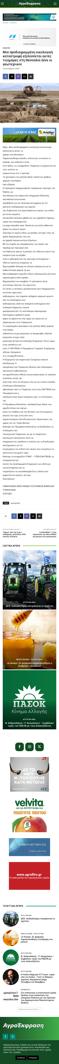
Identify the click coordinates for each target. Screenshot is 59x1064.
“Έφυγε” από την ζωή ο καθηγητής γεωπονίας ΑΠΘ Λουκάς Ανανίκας (14, 534)
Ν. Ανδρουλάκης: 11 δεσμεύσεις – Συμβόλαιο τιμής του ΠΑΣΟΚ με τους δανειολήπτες (29, 724)
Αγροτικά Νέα (29, 602)
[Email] (24, 76)
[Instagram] (29, 747)
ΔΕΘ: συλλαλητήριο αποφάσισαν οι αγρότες (29, 606)
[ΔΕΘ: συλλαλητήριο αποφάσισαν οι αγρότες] (29, 580)
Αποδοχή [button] (21, 1058)
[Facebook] (5, 76)
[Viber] (18, 76)
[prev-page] (4, 734)
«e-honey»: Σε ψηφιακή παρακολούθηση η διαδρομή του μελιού (29, 664)
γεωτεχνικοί (15, 503)
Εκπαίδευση (25, 989)
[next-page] (9, 734)
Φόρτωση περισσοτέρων (29, 1009)
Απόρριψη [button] (33, 1058)
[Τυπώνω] (30, 76)
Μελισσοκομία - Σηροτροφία (29, 659)
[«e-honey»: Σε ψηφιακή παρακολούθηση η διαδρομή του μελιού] (29, 639)
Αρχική (5, 22)
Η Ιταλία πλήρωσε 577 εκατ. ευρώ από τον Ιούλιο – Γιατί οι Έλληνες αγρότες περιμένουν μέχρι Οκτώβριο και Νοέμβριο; (37, 978)
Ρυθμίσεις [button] (8, 1058)
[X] (12, 76)
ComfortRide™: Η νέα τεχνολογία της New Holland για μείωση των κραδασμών (44, 534)
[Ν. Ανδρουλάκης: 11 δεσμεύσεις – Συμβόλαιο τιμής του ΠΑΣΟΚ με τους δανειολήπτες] (29, 699)
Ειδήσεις (13, 22)
